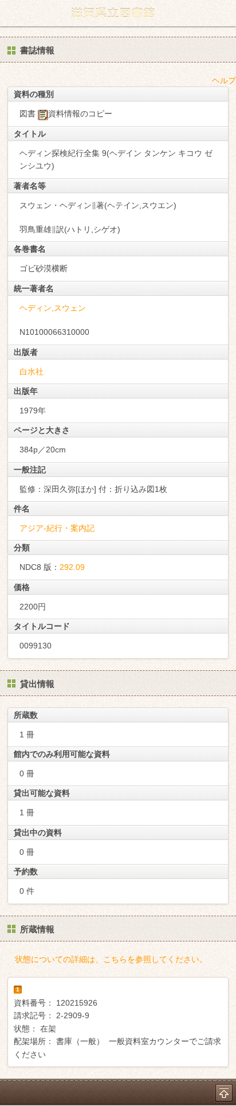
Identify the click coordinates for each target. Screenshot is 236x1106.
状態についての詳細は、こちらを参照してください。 (111, 959)
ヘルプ (224, 80)
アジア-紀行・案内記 (57, 528)
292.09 (72, 567)
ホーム (12, 13)
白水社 (31, 371)
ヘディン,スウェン (52, 307)
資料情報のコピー (80, 113)
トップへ (224, 1093)
